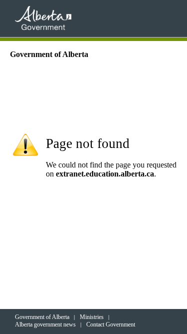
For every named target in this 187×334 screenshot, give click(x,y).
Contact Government (110, 324)
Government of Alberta (42, 317)
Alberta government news (45, 324)
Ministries (92, 317)
